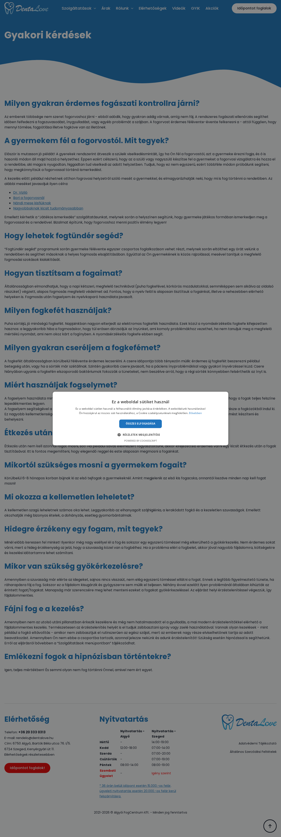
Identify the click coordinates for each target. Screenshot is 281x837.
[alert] (140, 418)
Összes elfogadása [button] (140, 424)
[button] (140, 434)
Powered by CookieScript (140, 440)
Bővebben (195, 413)
